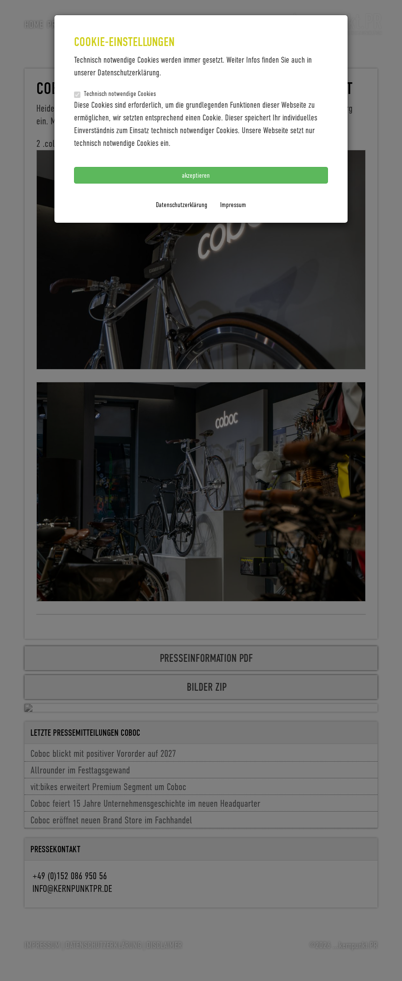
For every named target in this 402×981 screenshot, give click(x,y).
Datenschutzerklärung (181, 204)
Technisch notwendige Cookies (120, 93)
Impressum (233, 204)
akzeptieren (196, 175)
